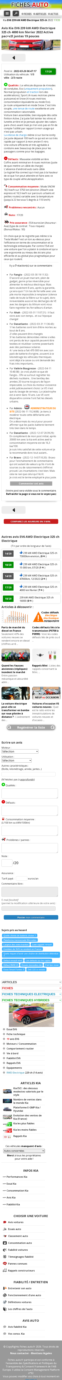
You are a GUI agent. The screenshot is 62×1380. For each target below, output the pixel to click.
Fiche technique (16, 1034)
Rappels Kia (20, 1136)
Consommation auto (20, 1243)
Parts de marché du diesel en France (13, 629)
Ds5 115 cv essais (36, 969)
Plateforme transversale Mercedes (19, 940)
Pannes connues (17, 1263)
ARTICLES (41, 14)
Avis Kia (11, 1197)
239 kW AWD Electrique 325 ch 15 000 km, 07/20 (38, 566)
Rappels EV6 (13, 1063)
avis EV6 (13, 1039)
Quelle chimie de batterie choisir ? (19, 935)
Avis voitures (15, 1222)
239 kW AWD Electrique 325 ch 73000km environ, (38, 554)
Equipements (14, 1067)
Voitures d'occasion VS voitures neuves (45, 705)
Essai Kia (11, 1183)
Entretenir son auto (19, 1288)
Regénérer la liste (31, 727)
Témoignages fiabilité (21, 1256)
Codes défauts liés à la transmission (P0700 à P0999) (46, 631)
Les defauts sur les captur (38, 960)
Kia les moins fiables (25, 1129)
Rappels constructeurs (21, 1270)
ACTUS (54, 14)
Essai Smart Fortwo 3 (13, 969)
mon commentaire (31, 917)
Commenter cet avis (31, 483)
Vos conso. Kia (16, 1333)
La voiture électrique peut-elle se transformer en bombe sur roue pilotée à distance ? (15, 710)
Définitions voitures (19, 1302)
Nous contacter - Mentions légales (31, 1353)
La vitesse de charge (15, 135)
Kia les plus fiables (23, 1123)
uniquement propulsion (38, 88)
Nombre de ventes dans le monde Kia (27, 1101)
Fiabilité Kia (13, 1204)
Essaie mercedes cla (31, 965)
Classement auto (18, 1236)
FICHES (28, 14)
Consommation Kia (17, 1190)
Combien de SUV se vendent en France (22, 949)
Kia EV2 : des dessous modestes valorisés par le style (28, 1092)
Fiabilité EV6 (13, 1058)
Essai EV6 (12, 1029)
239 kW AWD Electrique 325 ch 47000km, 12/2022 (38, 577)
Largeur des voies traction (15, 944)
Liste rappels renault (42, 944)
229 (25, 1072)
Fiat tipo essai (52, 965)
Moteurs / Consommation (21, 1043)
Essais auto (14, 1229)
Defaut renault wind (12, 960)
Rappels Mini (40, 665)
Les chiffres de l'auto (20, 1309)
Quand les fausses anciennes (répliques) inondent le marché (14, 669)
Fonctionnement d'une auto (24, 1295)
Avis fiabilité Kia (17, 1326)
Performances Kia (17, 1176)
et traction (33, 92)
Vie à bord (12, 1053)
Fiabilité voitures (18, 1249)
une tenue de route (24, 108)
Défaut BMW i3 (10, 965)
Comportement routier (20, 1048)
